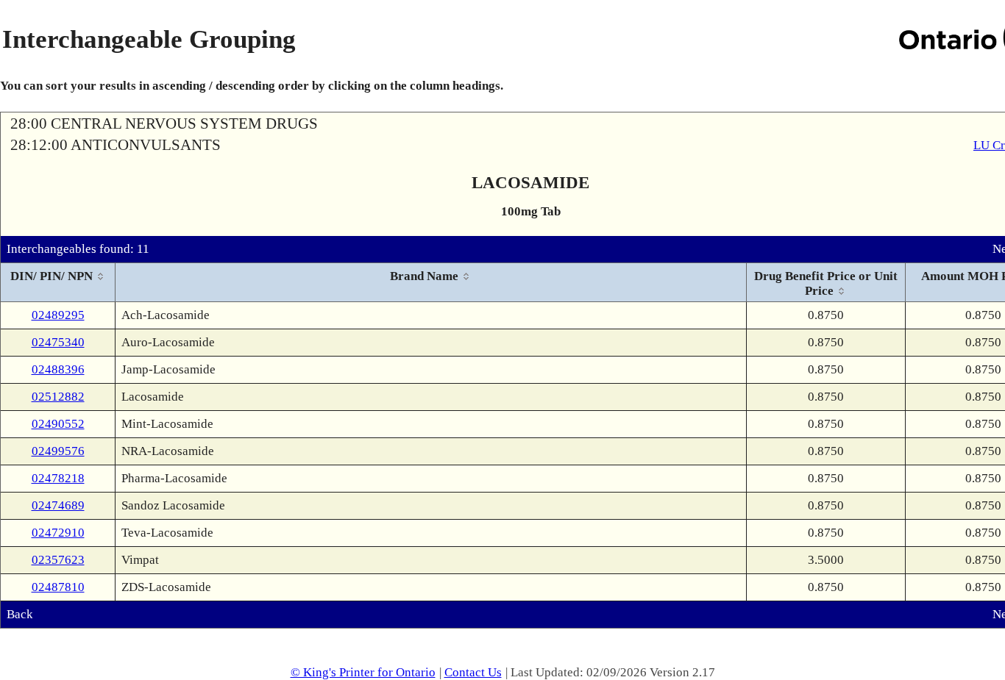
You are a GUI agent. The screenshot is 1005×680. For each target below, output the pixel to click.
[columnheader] (58, 282)
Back (20, 614)
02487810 (58, 587)
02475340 (58, 342)
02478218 (58, 478)
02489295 (58, 315)
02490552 (58, 424)
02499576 (58, 451)
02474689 (58, 505)
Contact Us (473, 672)
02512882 (58, 397)
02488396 (58, 369)
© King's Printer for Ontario (363, 672)
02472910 (58, 533)
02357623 (58, 560)
